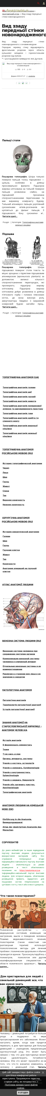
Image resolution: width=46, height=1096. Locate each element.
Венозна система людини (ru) (21, 641)
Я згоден (23, 1093)
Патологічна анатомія (17, 690)
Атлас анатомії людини (17, 584)
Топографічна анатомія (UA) (20, 377)
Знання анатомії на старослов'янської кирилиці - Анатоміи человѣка (22, 726)
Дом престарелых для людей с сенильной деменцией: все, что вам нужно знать (21, 980)
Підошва (8, 234)
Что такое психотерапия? (17, 895)
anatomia (31, 76)
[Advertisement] (23, 113)
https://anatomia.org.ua (30, 870)
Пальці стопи (11, 140)
